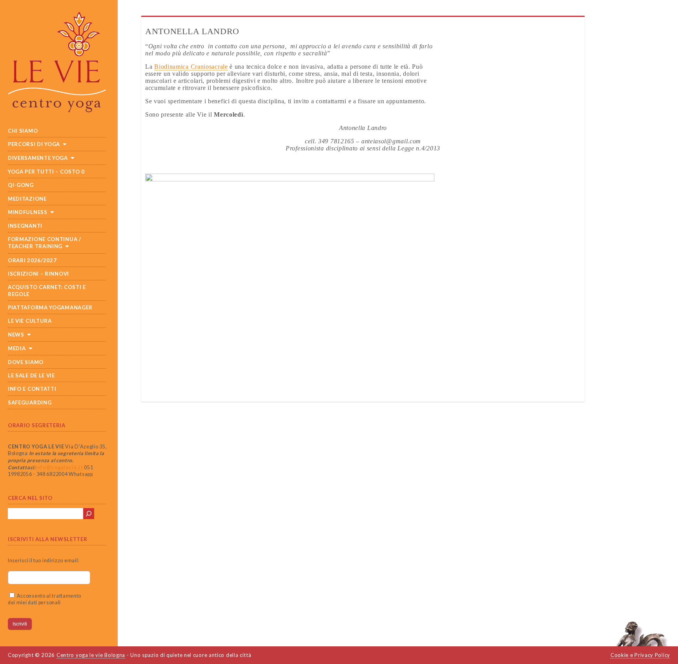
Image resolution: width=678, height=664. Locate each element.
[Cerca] (88, 513)
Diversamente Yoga (38, 158)
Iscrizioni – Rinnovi (38, 274)
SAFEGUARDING (29, 402)
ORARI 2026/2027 (32, 260)
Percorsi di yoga (34, 144)
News (16, 334)
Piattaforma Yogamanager (50, 307)
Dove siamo (26, 362)
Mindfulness (27, 212)
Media (17, 348)
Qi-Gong (21, 185)
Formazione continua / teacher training (44, 242)
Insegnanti (25, 226)
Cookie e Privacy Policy (640, 655)
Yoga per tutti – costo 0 (46, 171)
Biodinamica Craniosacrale (191, 66)
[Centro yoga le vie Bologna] (61, 66)
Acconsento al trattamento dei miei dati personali (44, 599)
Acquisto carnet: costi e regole (47, 290)
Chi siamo (23, 131)
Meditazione (27, 199)
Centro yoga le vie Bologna (90, 655)
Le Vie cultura (30, 321)
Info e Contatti (32, 389)
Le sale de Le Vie (31, 375)
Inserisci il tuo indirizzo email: (43, 560)
